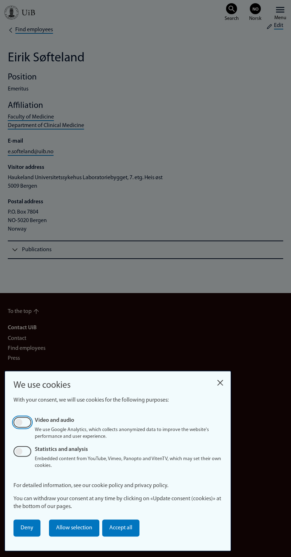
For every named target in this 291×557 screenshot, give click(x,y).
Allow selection (74, 528)
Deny (27, 528)
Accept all (120, 528)
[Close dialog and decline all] (220, 380)
